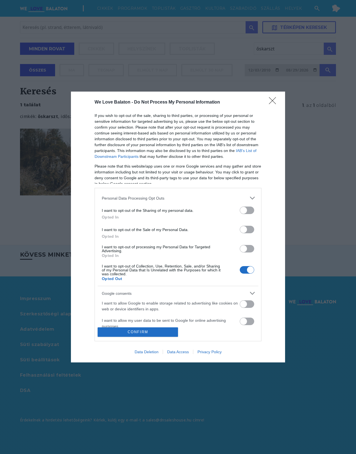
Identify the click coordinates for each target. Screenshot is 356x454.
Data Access (178, 352)
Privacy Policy (209, 352)
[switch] (247, 210)
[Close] (274, 102)
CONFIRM (138, 332)
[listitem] (178, 198)
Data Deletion (147, 352)
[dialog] (178, 227)
